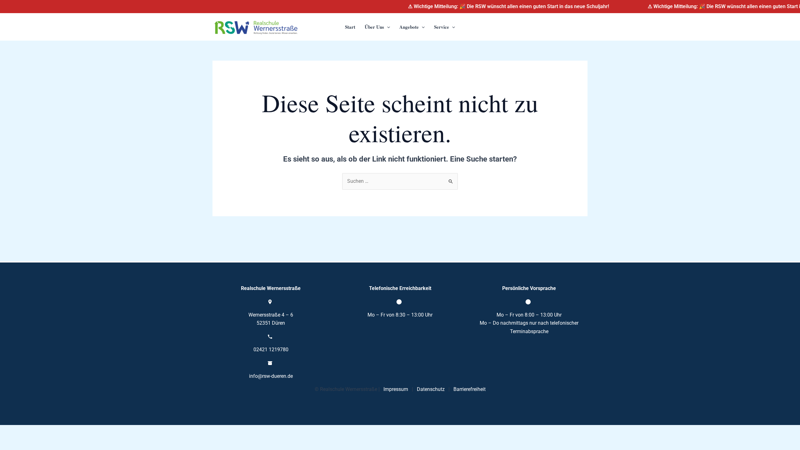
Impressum (395, 389)
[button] (387, 26)
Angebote (409, 26)
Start (350, 26)
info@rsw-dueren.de (271, 376)
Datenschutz (431, 389)
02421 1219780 (270, 349)
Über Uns (374, 26)
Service (441, 26)
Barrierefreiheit (469, 389)
